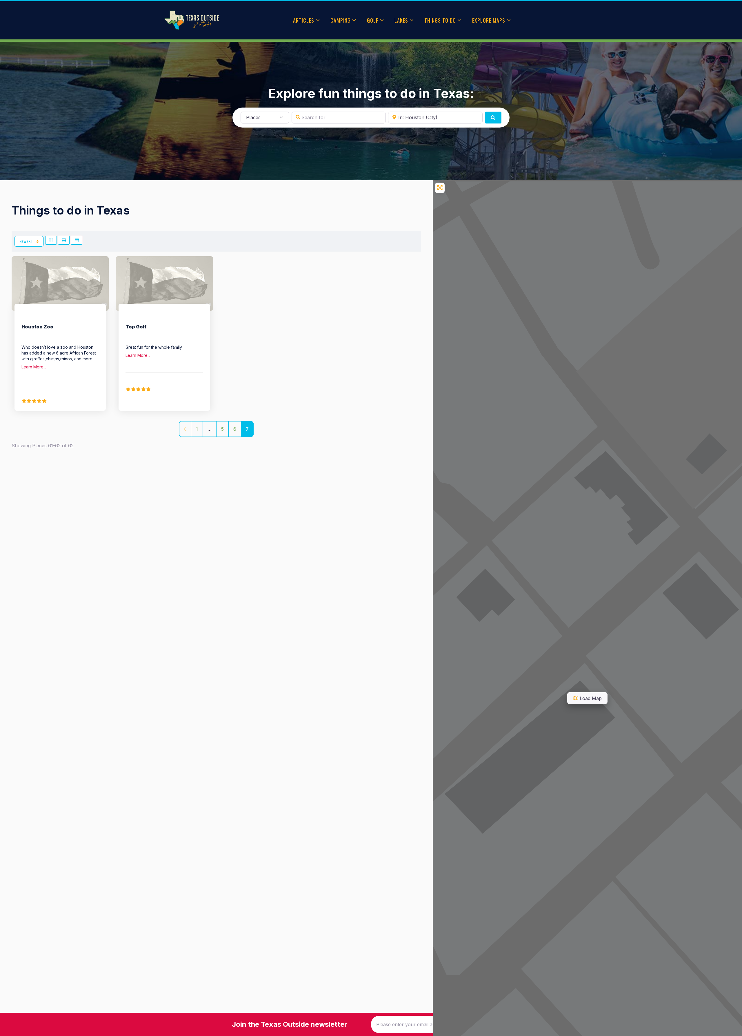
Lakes (401, 20)
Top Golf (136, 327)
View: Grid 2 (51, 240)
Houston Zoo (37, 327)
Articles (303, 20)
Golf (372, 20)
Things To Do (440, 20)
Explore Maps (488, 20)
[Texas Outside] (191, 20)
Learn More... (33, 366)
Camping (340, 20)
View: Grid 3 (64, 240)
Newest (26, 241)
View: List (76, 240)
